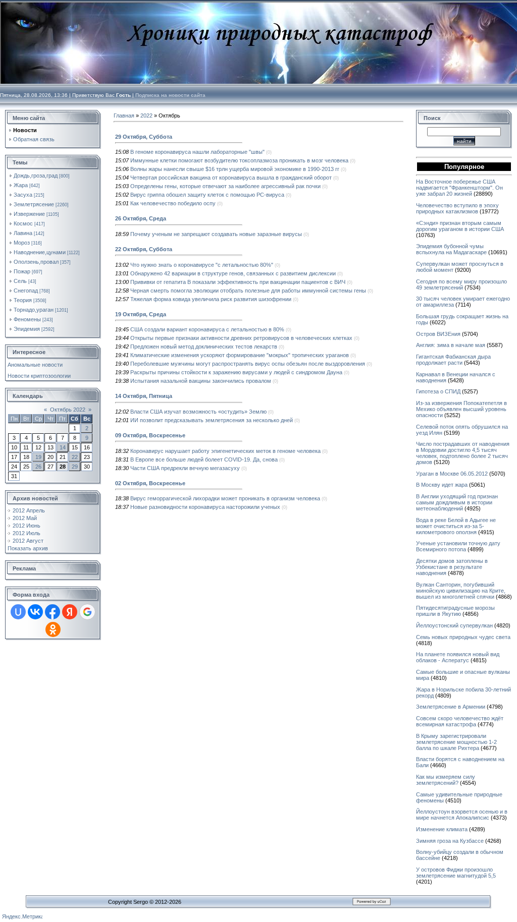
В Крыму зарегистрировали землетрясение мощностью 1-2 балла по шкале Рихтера (456, 742)
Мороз (22, 243)
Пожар (22, 271)
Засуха (23, 195)
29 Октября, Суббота (143, 137)
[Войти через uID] (18, 611)
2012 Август (28, 541)
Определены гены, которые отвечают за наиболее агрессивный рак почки (225, 186)
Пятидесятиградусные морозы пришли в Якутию (455, 611)
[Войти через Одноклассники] (53, 629)
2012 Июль (26, 533)
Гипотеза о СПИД (438, 391)
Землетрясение (34, 204)
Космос (23, 223)
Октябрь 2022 (67, 410)
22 (75, 457)
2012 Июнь (26, 526)
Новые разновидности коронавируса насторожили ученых (205, 507)
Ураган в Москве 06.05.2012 (452, 474)
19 (38, 457)
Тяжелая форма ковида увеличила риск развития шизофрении (210, 299)
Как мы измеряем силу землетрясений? (445, 780)
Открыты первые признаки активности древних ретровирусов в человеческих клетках (241, 338)
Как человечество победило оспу (173, 203)
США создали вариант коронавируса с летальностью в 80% (207, 329)
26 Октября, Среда (140, 218)
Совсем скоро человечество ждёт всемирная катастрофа (459, 721)
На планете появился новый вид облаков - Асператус (457, 657)
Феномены (27, 319)
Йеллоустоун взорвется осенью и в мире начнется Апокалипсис (461, 815)
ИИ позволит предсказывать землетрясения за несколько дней (211, 420)
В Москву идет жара (442, 485)
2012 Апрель (29, 510)
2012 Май (25, 518)
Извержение (29, 214)
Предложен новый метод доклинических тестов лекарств (203, 346)
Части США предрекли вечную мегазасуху (185, 468)
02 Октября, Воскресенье (150, 483)
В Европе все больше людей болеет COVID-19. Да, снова (204, 459)
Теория (23, 300)
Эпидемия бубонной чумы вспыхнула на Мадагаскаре (451, 249)
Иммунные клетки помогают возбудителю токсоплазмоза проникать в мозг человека (239, 160)
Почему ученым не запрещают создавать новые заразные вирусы (216, 234)
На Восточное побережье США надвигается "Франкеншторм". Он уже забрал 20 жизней (459, 188)
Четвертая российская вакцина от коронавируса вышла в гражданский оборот (231, 178)
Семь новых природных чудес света (463, 637)
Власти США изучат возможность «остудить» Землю (198, 412)
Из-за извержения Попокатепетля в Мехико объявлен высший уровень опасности (461, 409)
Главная (124, 115)
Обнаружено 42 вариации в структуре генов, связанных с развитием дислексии (233, 273)
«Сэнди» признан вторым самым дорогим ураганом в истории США (460, 226)
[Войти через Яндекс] (69, 611)
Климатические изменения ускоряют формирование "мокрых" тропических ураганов (239, 355)
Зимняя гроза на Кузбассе (450, 841)
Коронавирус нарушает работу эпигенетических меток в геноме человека (225, 451)
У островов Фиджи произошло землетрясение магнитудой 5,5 (456, 873)
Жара (21, 185)
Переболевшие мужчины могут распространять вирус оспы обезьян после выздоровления (247, 364)
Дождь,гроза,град (36, 175)
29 (75, 467)
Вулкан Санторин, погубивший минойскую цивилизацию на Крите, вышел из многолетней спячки (460, 591)
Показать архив (28, 548)
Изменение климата (442, 829)
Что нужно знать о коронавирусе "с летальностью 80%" (201, 265)
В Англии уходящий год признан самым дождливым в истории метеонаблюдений (457, 502)
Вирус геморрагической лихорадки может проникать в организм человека (225, 498)
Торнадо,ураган (34, 310)
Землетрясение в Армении (450, 707)
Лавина (23, 233)
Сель (20, 281)
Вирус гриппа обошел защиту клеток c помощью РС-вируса (207, 195)
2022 (146, 115)
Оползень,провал (36, 262)
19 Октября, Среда (140, 314)
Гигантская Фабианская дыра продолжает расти (453, 360)
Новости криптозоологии (39, 376)
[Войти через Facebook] (52, 611)
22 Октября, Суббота (143, 249)
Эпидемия (27, 329)
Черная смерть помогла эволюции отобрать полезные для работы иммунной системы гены (248, 290)
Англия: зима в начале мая (450, 345)
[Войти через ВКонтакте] (35, 611)
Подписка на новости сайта (170, 95)
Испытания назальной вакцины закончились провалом (200, 381)
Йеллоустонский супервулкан (454, 625)
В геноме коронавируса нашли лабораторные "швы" (197, 152)
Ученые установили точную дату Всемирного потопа (458, 546)
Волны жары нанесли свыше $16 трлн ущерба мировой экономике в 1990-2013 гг (234, 169)
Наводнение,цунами (40, 252)
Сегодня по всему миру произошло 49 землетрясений (461, 284)
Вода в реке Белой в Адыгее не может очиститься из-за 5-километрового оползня (456, 526)
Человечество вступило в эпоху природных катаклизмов (457, 208)
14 (63, 447)
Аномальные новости (35, 365)
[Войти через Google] (87, 612)
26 (38, 467)
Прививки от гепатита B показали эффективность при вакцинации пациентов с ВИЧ (237, 282)
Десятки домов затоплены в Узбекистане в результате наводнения (452, 567)
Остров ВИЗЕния (438, 334)
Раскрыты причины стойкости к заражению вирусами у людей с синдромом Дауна (236, 372)
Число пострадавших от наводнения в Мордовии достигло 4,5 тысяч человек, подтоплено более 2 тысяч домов (462, 453)
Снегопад (26, 290)
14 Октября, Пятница (143, 396)
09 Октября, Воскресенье (150, 435)
